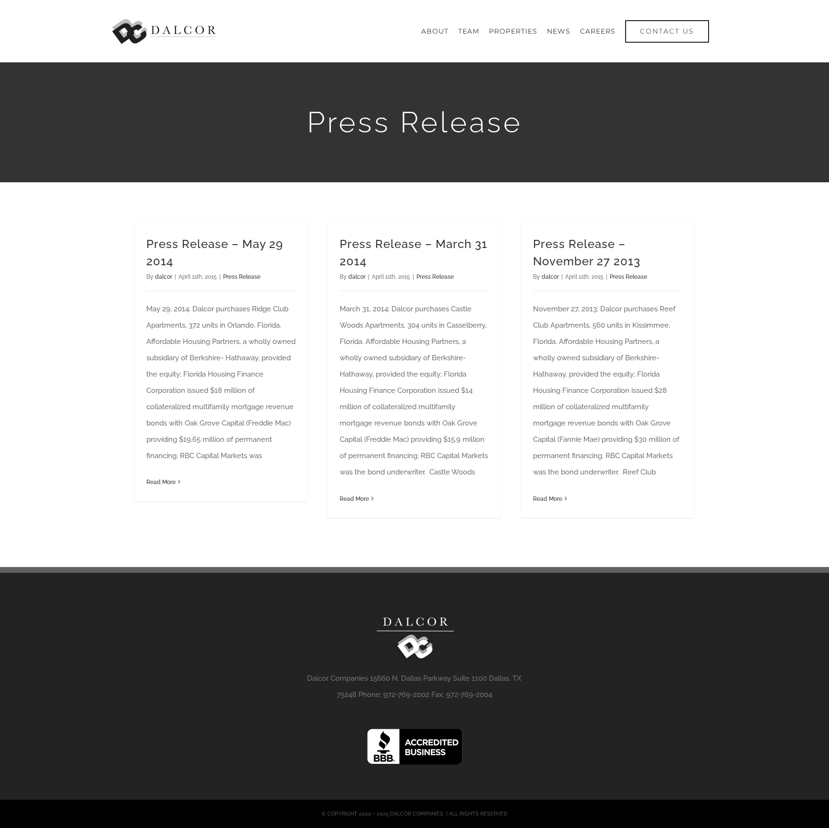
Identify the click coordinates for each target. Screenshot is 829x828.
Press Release (242, 276)
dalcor (163, 276)
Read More (161, 482)
